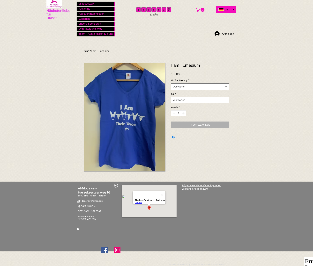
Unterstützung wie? (90, 28)
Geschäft (84, 18)
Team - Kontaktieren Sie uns (96, 33)
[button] (200, 10)
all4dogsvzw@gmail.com (90, 201)
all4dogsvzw (86, 3)
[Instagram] (117, 250)
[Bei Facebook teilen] (173, 137)
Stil (173, 94)
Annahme (84, 8)
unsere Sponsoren (90, 23)
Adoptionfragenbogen (91, 13)
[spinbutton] (179, 113)
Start (86, 51)
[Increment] (184, 113)
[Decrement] (174, 113)
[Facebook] (104, 250)
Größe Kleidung (180, 80)
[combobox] (200, 86)
